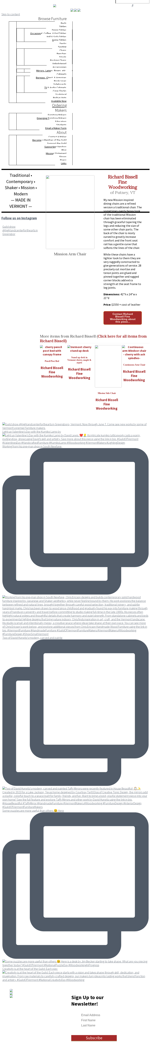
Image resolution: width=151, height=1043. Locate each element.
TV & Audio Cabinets (55, 87)
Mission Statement (56, 153)
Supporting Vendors (55, 146)
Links (63, 163)
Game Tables (59, 40)
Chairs (62, 50)
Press (63, 160)
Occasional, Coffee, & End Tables (48, 33)
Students (61, 124)
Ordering (59, 105)
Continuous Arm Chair (134, 365)
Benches (61, 53)
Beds (63, 23)
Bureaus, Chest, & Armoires (51, 77)
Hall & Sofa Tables (56, 36)
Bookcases (60, 81)
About (62, 132)
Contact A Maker (57, 136)
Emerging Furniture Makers (51, 118)
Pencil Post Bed (52, 361)
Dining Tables (59, 30)
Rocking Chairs (58, 60)
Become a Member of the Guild (49, 140)
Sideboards (59, 84)
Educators (60, 121)
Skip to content (10, 14)
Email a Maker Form (55, 128)
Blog (64, 150)
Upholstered (59, 63)
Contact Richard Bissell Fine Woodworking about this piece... (123, 317)
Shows (62, 156)
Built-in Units (59, 97)
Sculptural (60, 94)
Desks (63, 43)
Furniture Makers (57, 115)
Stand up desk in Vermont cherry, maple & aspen (79, 360)
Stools (62, 57)
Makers (61, 110)
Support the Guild (56, 143)
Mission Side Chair (107, 393)
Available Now (58, 101)
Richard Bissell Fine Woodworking (123, 182)
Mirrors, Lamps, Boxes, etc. (51, 70)
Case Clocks (59, 91)
